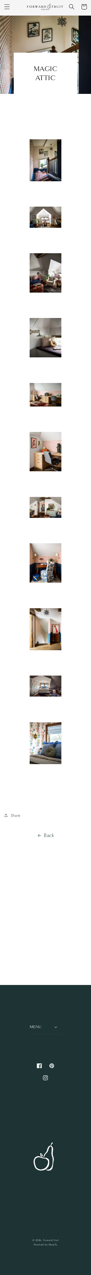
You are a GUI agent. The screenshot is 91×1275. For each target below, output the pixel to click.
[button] (7, 7)
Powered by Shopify (45, 1244)
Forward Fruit (51, 1240)
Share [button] (16, 815)
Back (49, 835)
